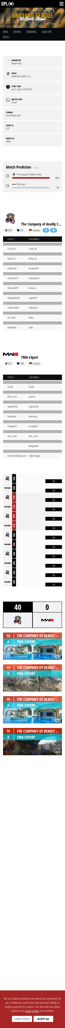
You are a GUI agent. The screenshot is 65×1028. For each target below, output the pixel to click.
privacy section (32, 1011)
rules (6, 37)
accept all (43, 1019)
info (5, 32)
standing (31, 32)
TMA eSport (29, 357)
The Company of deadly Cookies (41, 224)
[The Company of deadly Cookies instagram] (46, 230)
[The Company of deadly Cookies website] (53, 230)
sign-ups (47, 32)
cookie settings (22, 1019)
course (17, 32)
